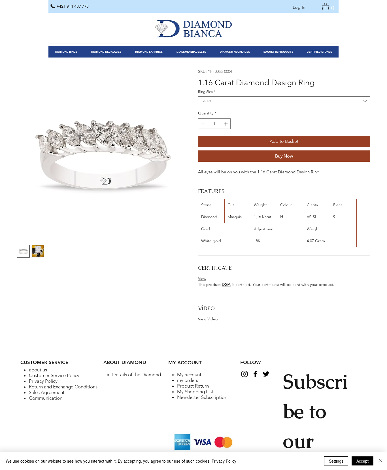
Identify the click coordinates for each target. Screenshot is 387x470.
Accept (362, 461)
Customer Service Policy (54, 375)
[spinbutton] (214, 124)
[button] (330, 6)
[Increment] (226, 124)
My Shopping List (195, 391)
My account (189, 374)
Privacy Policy (43, 381)
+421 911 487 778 (73, 6)
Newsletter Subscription (202, 397)
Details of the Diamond (136, 374)
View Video (208, 319)
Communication (45, 398)
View (202, 278)
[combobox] (284, 101)
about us (38, 370)
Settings (336, 461)
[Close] (380, 460)
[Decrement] (202, 124)
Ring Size (207, 92)
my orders (187, 380)
